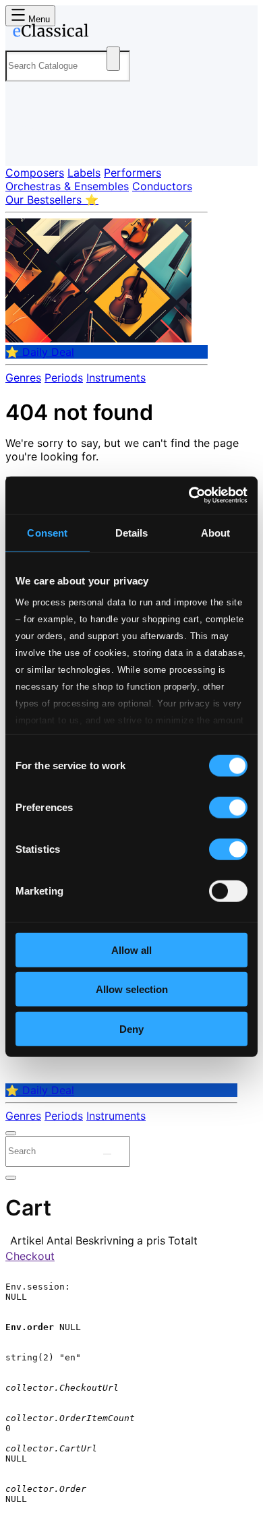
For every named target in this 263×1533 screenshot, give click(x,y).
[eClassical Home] (129, 33)
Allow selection (132, 989)
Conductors (162, 186)
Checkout (30, 1256)
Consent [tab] (47, 532)
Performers (132, 172)
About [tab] (216, 532)
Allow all (131, 949)
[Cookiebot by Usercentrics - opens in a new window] (189, 495)
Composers (34, 172)
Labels (83, 172)
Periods (64, 377)
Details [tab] (131, 532)
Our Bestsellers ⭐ (51, 199)
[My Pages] (23, 144)
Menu (38, 19)
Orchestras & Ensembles (67, 186)
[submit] (107, 1154)
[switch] (228, 807)
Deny (131, 1028)
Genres (23, 377)
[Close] (10, 1133)
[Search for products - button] (113, 59)
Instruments (116, 377)
